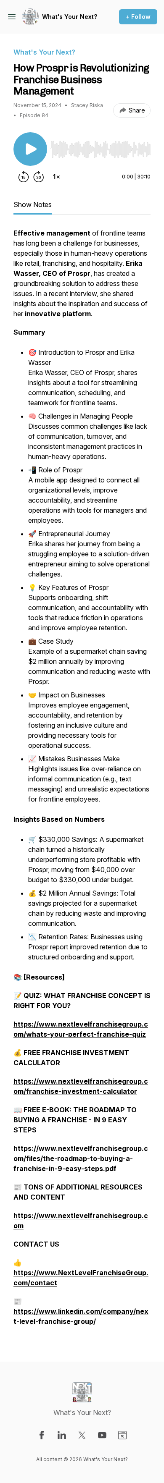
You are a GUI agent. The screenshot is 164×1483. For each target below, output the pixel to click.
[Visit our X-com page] (82, 1435)
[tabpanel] (82, 781)
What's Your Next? (69, 16)
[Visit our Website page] (122, 1435)
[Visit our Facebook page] (41, 1435)
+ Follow (138, 16)
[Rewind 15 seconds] (23, 177)
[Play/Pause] (30, 149)
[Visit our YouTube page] (102, 1435)
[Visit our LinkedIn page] (62, 1435)
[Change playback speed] (56, 177)
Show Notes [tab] (32, 204)
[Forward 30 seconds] (39, 177)
